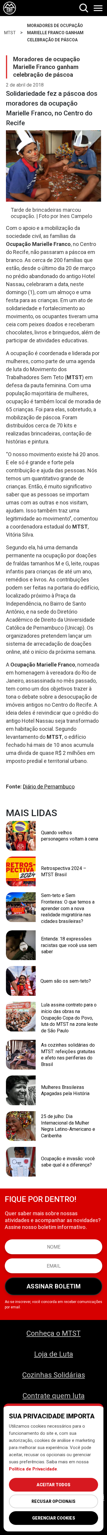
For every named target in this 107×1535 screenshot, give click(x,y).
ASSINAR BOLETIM (53, 1286)
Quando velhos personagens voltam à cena (69, 836)
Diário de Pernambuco (49, 786)
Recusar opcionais (53, 1501)
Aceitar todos (53, 1484)
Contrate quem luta (54, 1396)
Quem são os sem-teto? (65, 981)
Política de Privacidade (33, 1469)
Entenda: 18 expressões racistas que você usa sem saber (69, 945)
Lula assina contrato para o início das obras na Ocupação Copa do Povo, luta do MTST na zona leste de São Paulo (69, 1017)
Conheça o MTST (53, 1333)
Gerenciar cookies (53, 1518)
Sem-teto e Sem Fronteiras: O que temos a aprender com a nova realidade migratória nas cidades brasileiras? (68, 908)
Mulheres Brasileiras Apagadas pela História (65, 1090)
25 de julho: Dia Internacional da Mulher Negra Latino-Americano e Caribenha (68, 1126)
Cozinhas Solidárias (53, 1375)
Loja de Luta (53, 1354)
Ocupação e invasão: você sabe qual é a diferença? (68, 1162)
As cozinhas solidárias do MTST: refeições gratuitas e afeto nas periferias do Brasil (68, 1054)
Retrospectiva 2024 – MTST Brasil (63, 872)
